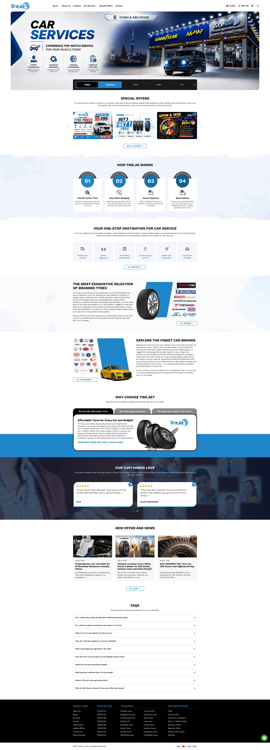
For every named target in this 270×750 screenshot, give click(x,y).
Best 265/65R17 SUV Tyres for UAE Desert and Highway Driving (177, 565)
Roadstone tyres (150, 732)
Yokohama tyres (127, 735)
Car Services (89, 6)
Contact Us (77, 732)
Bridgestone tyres (127, 715)
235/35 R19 (101, 715)
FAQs (170, 711)
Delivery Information (176, 732)
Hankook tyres (150, 728)
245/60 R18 (101, 732)
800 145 (244, 6)
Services (76, 718)
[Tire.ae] (20, 6)
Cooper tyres (149, 725)
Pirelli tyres (125, 721)
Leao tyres (148, 721)
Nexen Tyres (125, 728)
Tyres (55, 6)
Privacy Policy (173, 715)
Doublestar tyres (151, 735)
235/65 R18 (101, 725)
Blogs (75, 715)
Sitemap (171, 735)
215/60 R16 (101, 728)
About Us (66, 6)
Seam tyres (148, 718)
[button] (256, 48)
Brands (76, 721)
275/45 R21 (101, 711)
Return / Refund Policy (177, 721)
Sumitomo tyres (150, 715)
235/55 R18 (101, 735)
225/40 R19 (101, 718)
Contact (119, 6)
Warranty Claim (174, 728)
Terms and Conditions (177, 718)
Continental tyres (127, 718)
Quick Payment (79, 735)
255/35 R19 (101, 721)
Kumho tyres (149, 711)
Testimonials (78, 725)
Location (77, 6)
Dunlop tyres (125, 732)
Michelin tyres (126, 711)
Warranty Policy (174, 725)
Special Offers (106, 6)
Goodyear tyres (126, 725)
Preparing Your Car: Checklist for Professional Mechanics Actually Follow (92, 566)
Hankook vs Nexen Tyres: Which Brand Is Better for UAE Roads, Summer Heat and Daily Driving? (135, 566)
